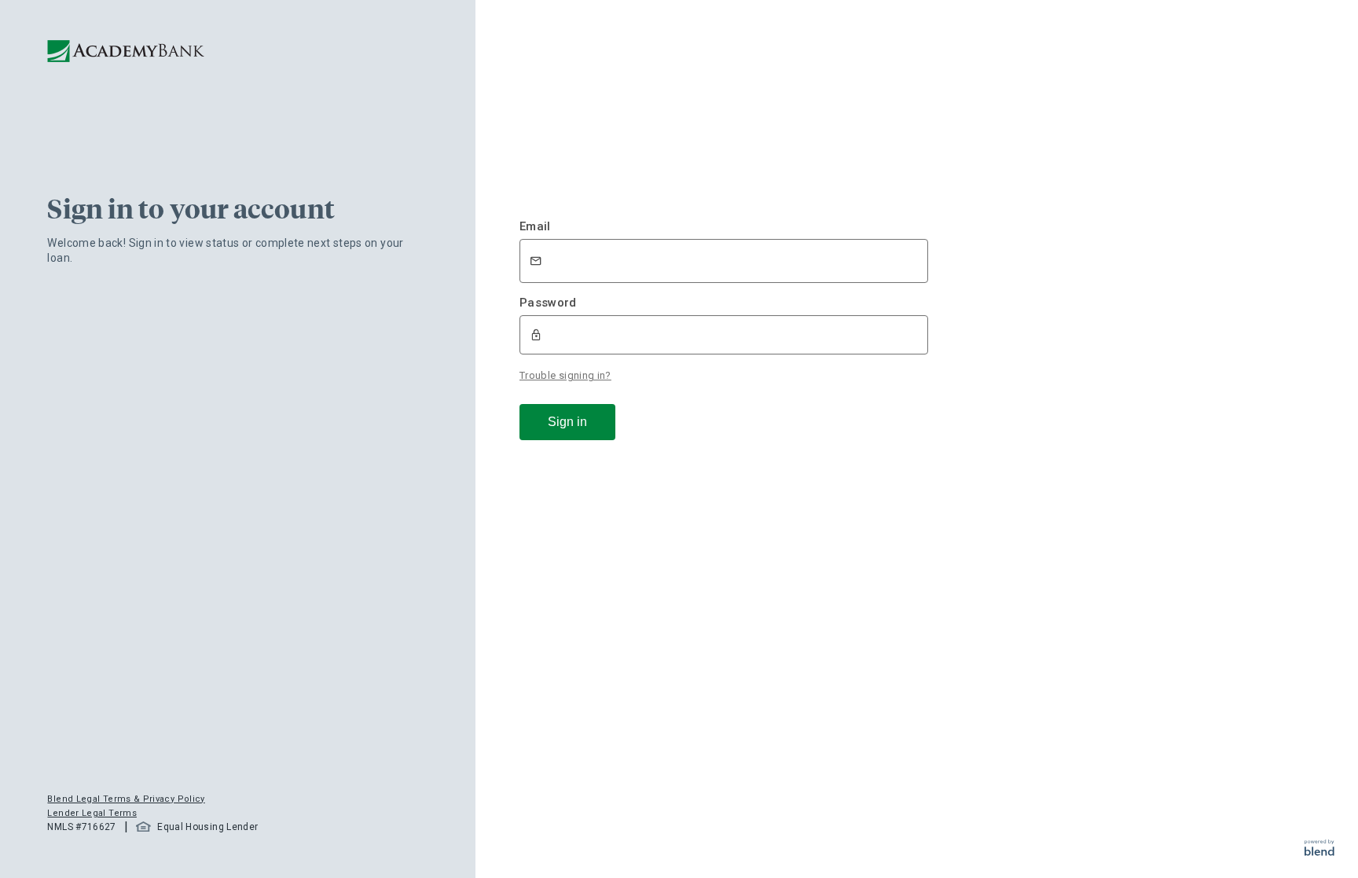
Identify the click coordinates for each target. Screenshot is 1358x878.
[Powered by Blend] (1319, 851)
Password (548, 303)
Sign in (567, 421)
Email (535, 226)
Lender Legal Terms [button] (91, 813)
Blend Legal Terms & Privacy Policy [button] (125, 799)
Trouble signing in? (565, 375)
